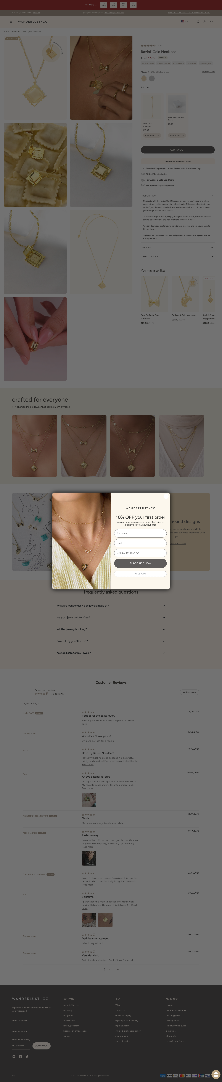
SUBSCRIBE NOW (140, 563)
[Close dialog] (166, 496)
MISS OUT (140, 573)
